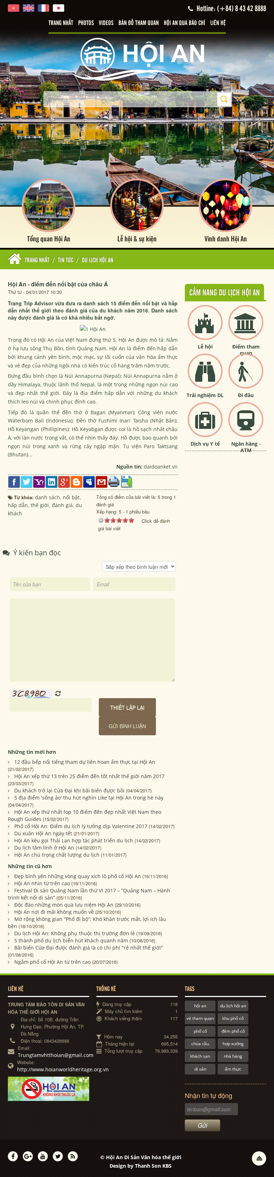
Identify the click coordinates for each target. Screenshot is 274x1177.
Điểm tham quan (246, 349)
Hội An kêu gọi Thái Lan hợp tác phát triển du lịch (73, 840)
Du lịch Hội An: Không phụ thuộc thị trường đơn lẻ (74, 933)
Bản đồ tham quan (138, 23)
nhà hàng (233, 1056)
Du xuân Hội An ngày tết (43, 833)
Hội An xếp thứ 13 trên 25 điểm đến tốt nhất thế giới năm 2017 (89, 776)
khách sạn (200, 1056)
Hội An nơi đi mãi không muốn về (54, 911)
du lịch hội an (233, 1006)
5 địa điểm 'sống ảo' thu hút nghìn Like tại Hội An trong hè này (88, 797)
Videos (106, 23)
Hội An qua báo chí (184, 23)
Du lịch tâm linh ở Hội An (44, 847)
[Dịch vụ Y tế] (205, 425)
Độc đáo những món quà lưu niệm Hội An (63, 904)
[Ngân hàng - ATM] (245, 425)
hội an (200, 1006)
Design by (141, 1165)
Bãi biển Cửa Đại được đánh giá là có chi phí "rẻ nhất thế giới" (88, 947)
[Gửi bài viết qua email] (101, 481)
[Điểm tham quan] (245, 328)
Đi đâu (246, 395)
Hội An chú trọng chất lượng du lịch (57, 854)
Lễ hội (205, 346)
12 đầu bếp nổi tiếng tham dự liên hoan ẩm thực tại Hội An (84, 761)
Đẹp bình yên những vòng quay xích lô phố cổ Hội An (77, 876)
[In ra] (114, 481)
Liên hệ (218, 23)
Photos (86, 23)
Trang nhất (61, 23)
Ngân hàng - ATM (246, 447)
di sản (200, 1069)
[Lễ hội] (205, 328)
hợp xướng (233, 1044)
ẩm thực (233, 1069)
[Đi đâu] (246, 377)
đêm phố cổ (233, 1031)
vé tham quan (200, 1018)
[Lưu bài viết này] (126, 481)
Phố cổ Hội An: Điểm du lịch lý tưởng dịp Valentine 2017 (80, 826)
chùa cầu (200, 1044)
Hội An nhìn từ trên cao (42, 883)
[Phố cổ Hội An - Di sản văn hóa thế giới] (137, 58)
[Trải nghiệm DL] (205, 377)
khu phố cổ (233, 1018)
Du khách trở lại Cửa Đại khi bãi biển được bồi (69, 790)
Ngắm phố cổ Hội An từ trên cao (52, 961)
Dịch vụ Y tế (205, 443)
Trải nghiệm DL (205, 395)
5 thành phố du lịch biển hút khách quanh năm (71, 940)
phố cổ (200, 1031)
